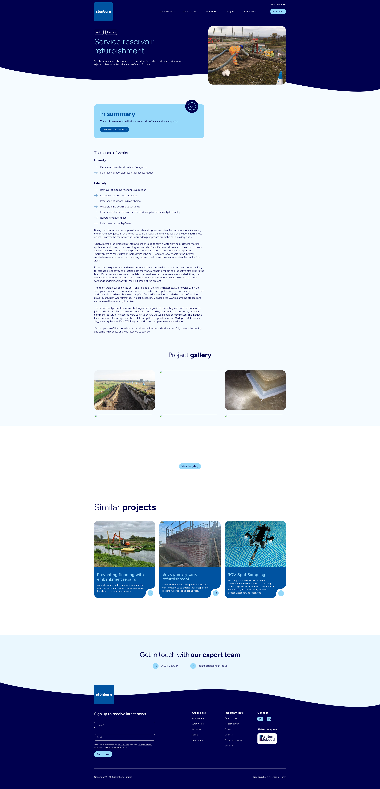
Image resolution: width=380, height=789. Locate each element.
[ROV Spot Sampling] (255, 544)
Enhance (111, 32)
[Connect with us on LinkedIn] (269, 718)
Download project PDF (114, 129)
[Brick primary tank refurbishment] (190, 544)
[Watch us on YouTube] (260, 718)
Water (99, 32)
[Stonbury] (103, 11)
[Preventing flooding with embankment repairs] (124, 544)
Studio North (279, 777)
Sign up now (103, 754)
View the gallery (190, 466)
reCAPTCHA (123, 744)
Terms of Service (112, 747)
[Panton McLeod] (267, 740)
